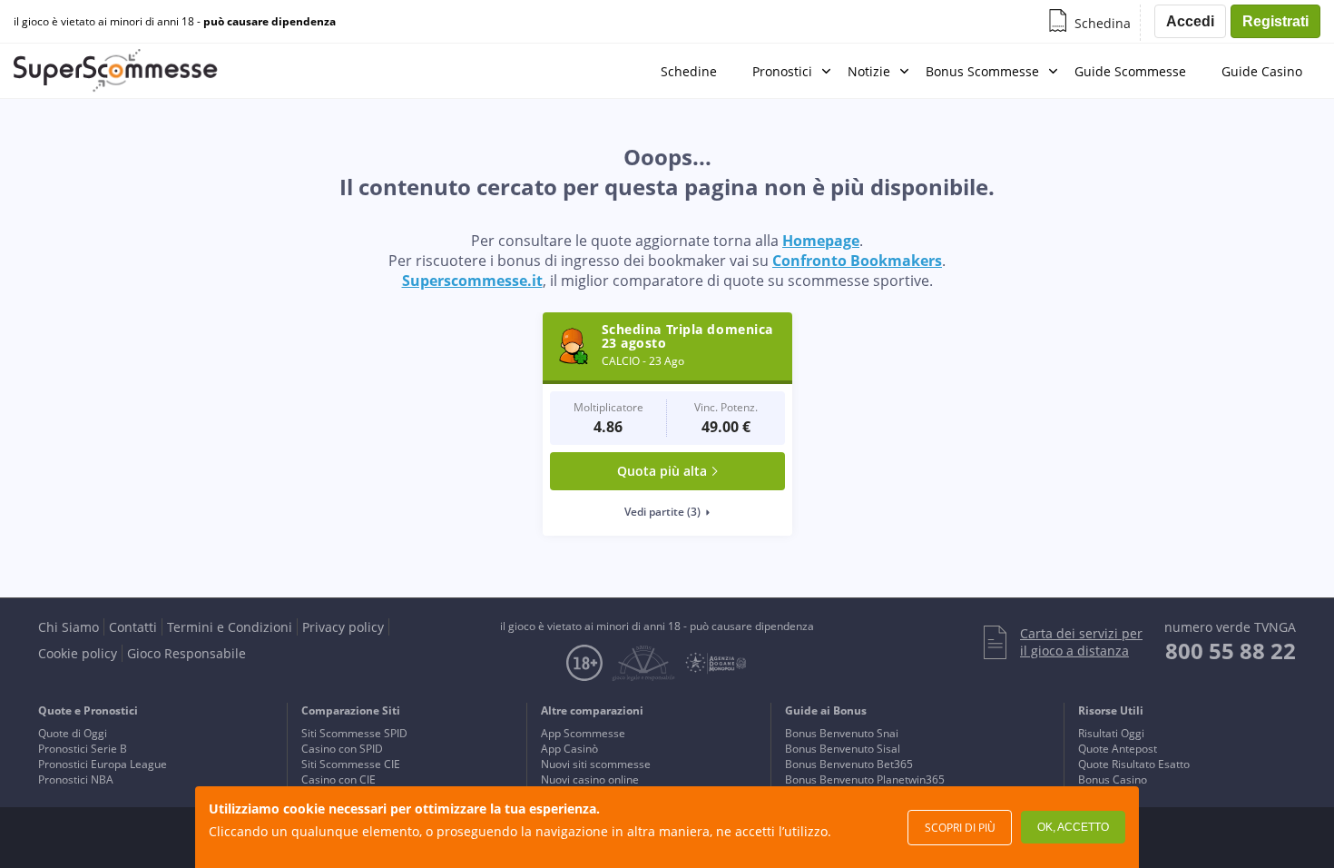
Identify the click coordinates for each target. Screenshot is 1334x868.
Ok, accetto (1073, 827)
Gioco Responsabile (186, 653)
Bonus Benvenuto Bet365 (849, 764)
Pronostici (782, 71)
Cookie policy (77, 653)
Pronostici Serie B (82, 748)
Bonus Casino (1112, 779)
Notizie (869, 71)
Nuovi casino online (590, 779)
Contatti (133, 627)
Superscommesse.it (472, 281)
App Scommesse (583, 733)
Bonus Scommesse (982, 71)
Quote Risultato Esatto (1134, 764)
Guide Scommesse (1130, 71)
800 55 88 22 (1230, 651)
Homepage (820, 241)
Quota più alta (662, 470)
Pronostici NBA (75, 779)
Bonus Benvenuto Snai (841, 733)
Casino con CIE (338, 779)
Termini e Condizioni (229, 627)
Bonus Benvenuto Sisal (842, 748)
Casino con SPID (342, 748)
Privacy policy (343, 627)
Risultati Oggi (1111, 733)
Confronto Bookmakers (857, 261)
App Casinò (569, 748)
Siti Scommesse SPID (354, 733)
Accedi (1190, 21)
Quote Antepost (1117, 748)
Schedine (689, 71)
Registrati (1275, 21)
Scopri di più (960, 827)
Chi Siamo (68, 627)
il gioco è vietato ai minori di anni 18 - (175, 22)
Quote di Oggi (72, 733)
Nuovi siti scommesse (596, 764)
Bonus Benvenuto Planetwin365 (865, 779)
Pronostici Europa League (102, 764)
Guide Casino (1261, 71)
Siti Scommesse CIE (350, 764)
